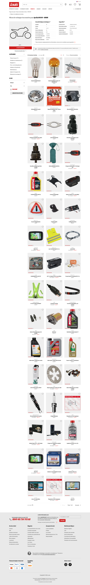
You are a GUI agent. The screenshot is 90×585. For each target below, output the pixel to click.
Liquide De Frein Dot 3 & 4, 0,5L (72, 443)
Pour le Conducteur (32, 544)
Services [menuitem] (50, 9)
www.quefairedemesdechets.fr (48, 554)
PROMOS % (15, 89)
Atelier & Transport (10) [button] (15, 72)
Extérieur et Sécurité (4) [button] (15, 67)
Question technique (13, 532)
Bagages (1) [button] (12, 62)
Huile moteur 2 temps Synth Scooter (54, 360)
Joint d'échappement (54, 137)
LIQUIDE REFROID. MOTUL (36, 194)
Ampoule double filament (36, 80)
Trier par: (68, 55)
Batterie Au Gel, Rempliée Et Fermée (54, 471)
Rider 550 (36, 471)
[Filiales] (65, 4)
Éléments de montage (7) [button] (15, 74)
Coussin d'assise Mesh (54, 194)
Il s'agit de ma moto (20, 47)
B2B (10, 530)
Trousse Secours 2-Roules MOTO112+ (72, 276)
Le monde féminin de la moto (34, 528)
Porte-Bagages (72, 80)
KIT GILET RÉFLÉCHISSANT (36, 303)
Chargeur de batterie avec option (36, 137)
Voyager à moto (31, 540)
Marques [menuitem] (38, 9)
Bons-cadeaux (12, 538)
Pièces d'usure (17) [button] (14, 58)
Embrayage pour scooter (35, 109)
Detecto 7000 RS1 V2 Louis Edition (72, 194)
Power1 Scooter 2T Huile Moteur (72, 360)
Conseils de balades (32, 530)
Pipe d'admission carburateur (72, 109)
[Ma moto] (70, 4)
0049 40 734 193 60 (21, 519)
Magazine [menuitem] (44, 9)
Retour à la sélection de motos (16, 14)
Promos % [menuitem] (32, 9)
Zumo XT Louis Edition (36, 499)
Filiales (47, 530)
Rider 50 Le (36, 249)
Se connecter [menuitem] (78, 9)
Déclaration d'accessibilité (70, 538)
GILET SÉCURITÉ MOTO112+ (54, 249)
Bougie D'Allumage (54, 416)
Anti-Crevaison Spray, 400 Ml (35, 387)
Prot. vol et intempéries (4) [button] (15, 65)
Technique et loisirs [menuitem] (24, 9)
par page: (41, 55)
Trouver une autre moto (20, 50)
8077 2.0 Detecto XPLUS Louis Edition (54, 276)
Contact (11, 528)
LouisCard (11, 540)
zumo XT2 (72, 499)
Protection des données (69, 532)
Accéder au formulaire (44, 49)
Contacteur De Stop (54, 303)
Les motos (30, 542)
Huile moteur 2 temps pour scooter (35, 360)
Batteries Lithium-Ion (73, 471)
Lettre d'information (13, 536)
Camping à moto (31, 546)
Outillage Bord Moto (72, 221)
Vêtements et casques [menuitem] (13, 9)
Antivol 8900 (72, 249)
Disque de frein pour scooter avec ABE (54, 387)
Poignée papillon (54, 221)
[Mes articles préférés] (75, 4)
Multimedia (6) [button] (13, 69)
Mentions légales (68, 528)
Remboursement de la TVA (51, 534)
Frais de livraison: (37, 579)
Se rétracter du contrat (14, 544)
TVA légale (43, 578)
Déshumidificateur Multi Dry (54, 166)
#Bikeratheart (30, 538)
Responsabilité (49, 536)
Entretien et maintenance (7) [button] (16, 60)
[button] (78, 1)
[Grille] (61, 55)
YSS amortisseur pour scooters (36, 416)
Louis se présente (49, 528)
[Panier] (79, 4)
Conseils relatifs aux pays (33, 532)
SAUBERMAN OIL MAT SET (36, 276)
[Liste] (63, 55)
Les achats (48, 532)
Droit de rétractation (68, 534)
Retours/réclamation (13, 542)
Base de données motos (14, 534)
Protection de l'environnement (70, 540)
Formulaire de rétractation (69, 536)
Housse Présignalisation (35, 221)
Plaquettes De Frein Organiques (72, 416)
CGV (65, 530)
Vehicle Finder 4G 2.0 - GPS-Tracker (35, 443)
